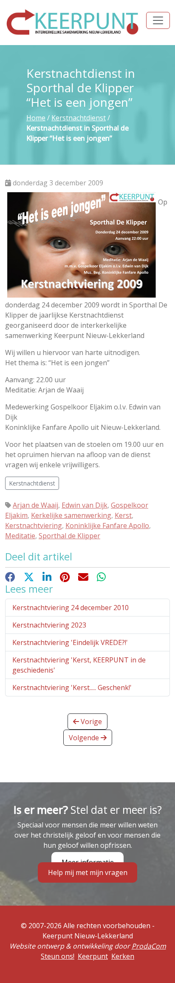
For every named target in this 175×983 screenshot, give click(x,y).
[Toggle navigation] (158, 20)
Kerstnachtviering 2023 (49, 625)
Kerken (122, 956)
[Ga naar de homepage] (73, 21)
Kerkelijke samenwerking (71, 515)
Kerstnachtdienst (78, 117)
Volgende (85, 737)
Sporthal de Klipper (69, 535)
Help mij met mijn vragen (87, 872)
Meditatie (20, 535)
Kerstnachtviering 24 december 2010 (70, 607)
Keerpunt (93, 956)
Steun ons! (57, 956)
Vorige (90, 721)
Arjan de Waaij (35, 505)
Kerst (123, 515)
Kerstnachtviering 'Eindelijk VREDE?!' (70, 642)
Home (35, 117)
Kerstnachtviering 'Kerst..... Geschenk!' (72, 687)
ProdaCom (149, 946)
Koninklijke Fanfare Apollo (107, 525)
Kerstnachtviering (33, 525)
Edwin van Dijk (84, 505)
